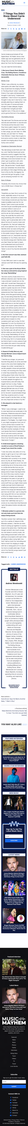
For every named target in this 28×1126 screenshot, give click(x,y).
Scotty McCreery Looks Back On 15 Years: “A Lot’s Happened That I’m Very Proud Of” (14, 758)
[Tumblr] (14, 29)
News (3, 10)
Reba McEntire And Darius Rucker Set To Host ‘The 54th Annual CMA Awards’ (14, 713)
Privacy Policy (15, 1120)
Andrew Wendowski (14, 583)
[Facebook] (8, 29)
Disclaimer (17, 1121)
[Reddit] (19, 29)
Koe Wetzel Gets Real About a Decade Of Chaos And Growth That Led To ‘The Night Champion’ (14, 978)
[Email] (24, 29)
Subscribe (14, 840)
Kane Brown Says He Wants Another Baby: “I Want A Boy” (13, 700)
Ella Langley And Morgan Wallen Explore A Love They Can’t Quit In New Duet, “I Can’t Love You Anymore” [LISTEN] (14, 814)
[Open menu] (24, 2)
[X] (11, 29)
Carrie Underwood (18, 564)
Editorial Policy (7, 1120)
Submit (14, 1086)
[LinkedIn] (16, 29)
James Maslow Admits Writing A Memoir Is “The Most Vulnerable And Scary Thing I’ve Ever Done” (14, 875)
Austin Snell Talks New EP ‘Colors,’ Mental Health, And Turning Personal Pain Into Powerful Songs (14, 786)
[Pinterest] (22, 29)
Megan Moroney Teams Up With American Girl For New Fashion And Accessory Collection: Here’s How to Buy (14, 927)
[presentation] (14, 747)
